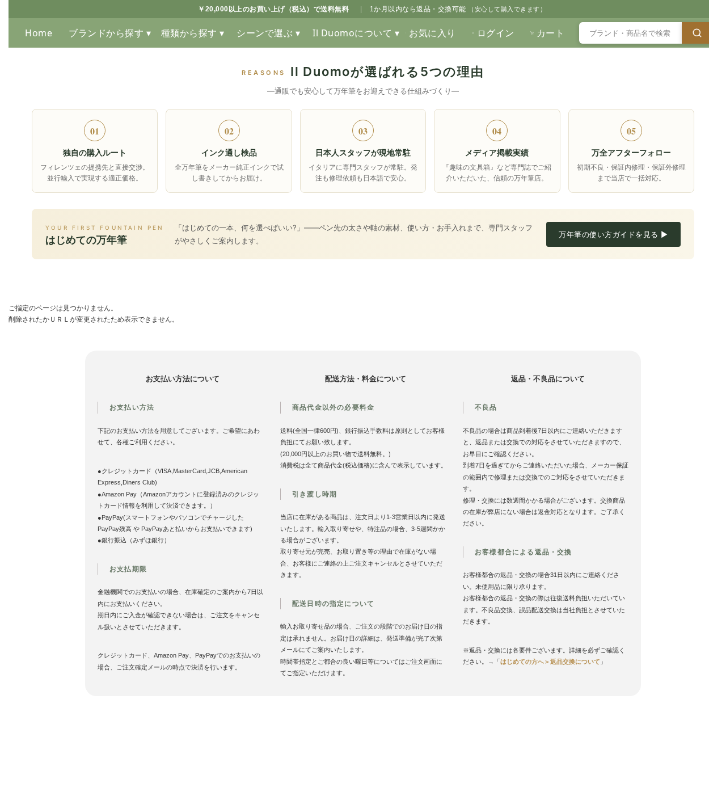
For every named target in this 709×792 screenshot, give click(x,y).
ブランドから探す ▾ (109, 33)
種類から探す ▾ (193, 33)
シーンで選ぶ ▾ (268, 33)
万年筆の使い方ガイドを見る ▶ (613, 234)
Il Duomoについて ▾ (355, 33)
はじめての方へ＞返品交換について (550, 661)
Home (38, 33)
